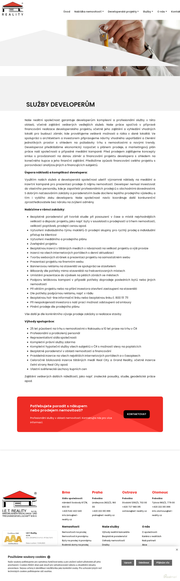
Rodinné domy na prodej (75, 544)
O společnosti (149, 532)
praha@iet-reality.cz (103, 515)
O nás (146, 526)
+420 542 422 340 (72, 510)
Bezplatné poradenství (114, 536)
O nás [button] (161, 11)
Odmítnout (144, 562)
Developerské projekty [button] (122, 11)
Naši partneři (149, 540)
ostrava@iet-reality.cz (134, 510)
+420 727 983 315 (131, 506)
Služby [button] (147, 11)
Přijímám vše (162, 562)
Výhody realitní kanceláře (116, 532)
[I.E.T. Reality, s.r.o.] (19, 503)
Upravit (127, 562)
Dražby (106, 544)
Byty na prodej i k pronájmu (76, 540)
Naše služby (110, 526)
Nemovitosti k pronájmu (75, 536)
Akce (144, 544)
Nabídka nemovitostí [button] (88, 11)
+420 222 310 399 (101, 510)
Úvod (66, 11)
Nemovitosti (70, 526)
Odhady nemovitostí (113, 540)
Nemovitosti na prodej (74, 532)
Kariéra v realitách (151, 536)
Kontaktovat (136, 414)
